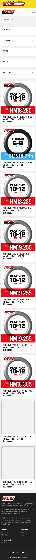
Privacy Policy (5, 537)
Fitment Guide (5, 535)
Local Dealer (22, 532)
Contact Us (4, 543)
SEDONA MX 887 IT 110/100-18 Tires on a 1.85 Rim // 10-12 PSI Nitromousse (17, 119)
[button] (33, 11)
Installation (4, 532)
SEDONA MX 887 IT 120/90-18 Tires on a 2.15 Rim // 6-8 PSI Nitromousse (17, 438)
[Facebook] (13, 552)
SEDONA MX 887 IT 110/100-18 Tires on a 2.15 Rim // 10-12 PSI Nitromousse (17, 210)
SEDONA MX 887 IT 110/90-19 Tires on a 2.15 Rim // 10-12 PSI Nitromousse (17, 301)
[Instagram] (18, 552)
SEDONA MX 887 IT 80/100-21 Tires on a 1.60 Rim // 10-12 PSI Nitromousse (17, 484)
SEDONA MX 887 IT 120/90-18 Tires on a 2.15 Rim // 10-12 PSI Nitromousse (17, 393)
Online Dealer (23, 535)
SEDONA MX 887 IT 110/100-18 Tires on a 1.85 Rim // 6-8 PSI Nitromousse (17, 164)
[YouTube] (23, 552)
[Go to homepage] (8, 12)
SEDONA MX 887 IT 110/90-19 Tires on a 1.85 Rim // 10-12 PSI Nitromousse (17, 256)
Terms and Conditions (7, 540)
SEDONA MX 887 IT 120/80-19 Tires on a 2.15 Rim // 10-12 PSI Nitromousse (17, 347)
